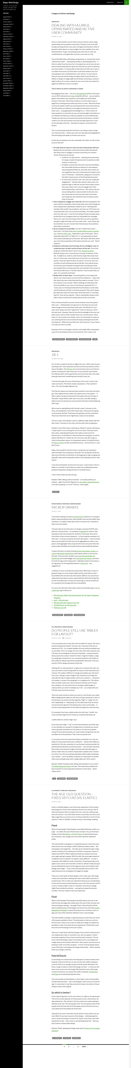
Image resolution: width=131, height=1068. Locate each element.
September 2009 (7, 51)
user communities (58, 339)
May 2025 (5, 31)
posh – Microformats (61, 600)
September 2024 (7, 36)
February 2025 (7, 34)
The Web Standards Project (61, 766)
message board (81, 93)
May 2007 (5, 73)
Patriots (69, 369)
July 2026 (5, 19)
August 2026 (6, 17)
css (53, 627)
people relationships (66, 553)
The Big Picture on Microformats (65, 605)
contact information (83, 551)
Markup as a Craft (60, 608)
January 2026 (6, 22)
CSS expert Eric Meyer (83, 558)
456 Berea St (93, 972)
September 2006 (7, 88)
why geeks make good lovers (89, 482)
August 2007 (6, 68)
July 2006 (5, 93)
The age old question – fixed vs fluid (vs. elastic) (74, 796)
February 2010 (7, 49)
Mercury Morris (59, 443)
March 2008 (6, 61)
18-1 (55, 355)
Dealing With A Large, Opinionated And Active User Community (73, 29)
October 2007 (7, 63)
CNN (73, 834)
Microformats (65, 507)
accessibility (56, 790)
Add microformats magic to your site (66, 603)
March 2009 (6, 56)
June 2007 (6, 71)
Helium (67, 834)
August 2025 (6, 26)
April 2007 (6, 76)
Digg (56, 974)
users (95, 339)
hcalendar (82, 531)
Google (96, 908)
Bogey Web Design (11, 2)
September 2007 (7, 66)
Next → (85, 1046)
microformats (57, 504)
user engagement (85, 339)
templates (64, 790)
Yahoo (80, 834)
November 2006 (7, 85)
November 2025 (7, 24)
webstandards (75, 504)
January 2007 (6, 81)
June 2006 (6, 95)
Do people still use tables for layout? (75, 632)
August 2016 (6, 41)
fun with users (66, 234)
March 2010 (6, 46)
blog (72, 96)
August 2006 (6, 90)
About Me (120, 2)
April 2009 (6, 53)
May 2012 (5, 44)
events (93, 551)
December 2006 (7, 83)
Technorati (84, 563)
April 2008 (6, 58)
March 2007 (6, 78)
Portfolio (110, 2)
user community (72, 339)
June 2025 (6, 29)
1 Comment (67, 638)
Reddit (64, 910)
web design (55, 21)
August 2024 (6, 39)
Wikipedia (55, 910)
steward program (88, 251)
